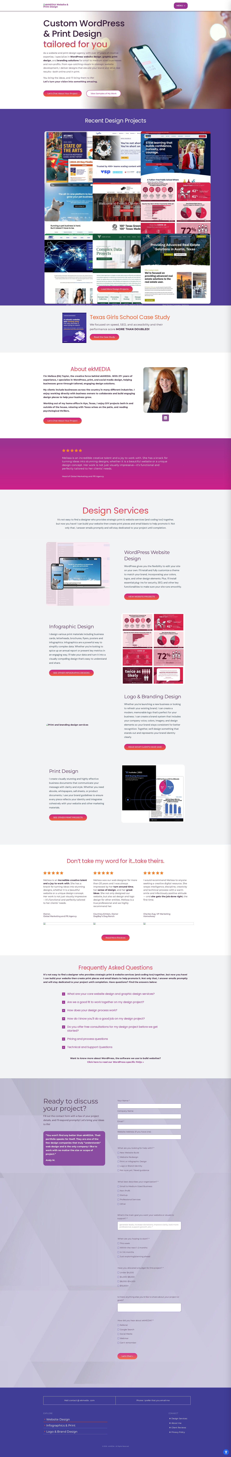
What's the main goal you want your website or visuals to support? (145, 1217)
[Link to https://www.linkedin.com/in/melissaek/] (165, 418)
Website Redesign (129, 1157)
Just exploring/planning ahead (135, 1256)
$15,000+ (124, 1286)
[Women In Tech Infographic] (153, 614)
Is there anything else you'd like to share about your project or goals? (148, 1298)
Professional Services (130, 1199)
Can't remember (128, 1343)
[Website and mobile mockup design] (78, 543)
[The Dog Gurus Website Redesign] (79, 184)
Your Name (123, 1100)
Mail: (66, 1400)
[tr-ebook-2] (153, 765)
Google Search (127, 1329)
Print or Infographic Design (133, 1161)
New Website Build (129, 1153)
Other (123, 1204)
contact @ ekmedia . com (82, 1400)
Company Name (125, 1111)
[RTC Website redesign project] (79, 235)
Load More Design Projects (114, 289)
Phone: (140, 1400)
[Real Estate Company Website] (176, 235)
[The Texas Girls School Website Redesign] (176, 133)
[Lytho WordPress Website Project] (127, 133)
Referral (124, 1325)
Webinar (124, 1338)
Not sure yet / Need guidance (134, 1170)
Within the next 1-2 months (133, 1248)
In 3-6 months (127, 1252)
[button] (62, 93)
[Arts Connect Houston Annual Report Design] (79, 133)
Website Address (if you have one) (134, 1132)
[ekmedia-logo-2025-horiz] (56, 4)
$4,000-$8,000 (127, 1277)
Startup (124, 1195)
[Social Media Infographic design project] (176, 184)
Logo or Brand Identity (131, 1166)
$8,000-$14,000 (127, 1281)
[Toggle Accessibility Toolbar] (226, 1452)
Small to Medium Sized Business (136, 1186)
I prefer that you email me (157, 1400)
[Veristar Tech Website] (127, 235)
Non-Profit (125, 1191)
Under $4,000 (127, 1272)
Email (120, 1121)
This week (125, 1243)
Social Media (126, 1334)
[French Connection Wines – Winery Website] (127, 184)
